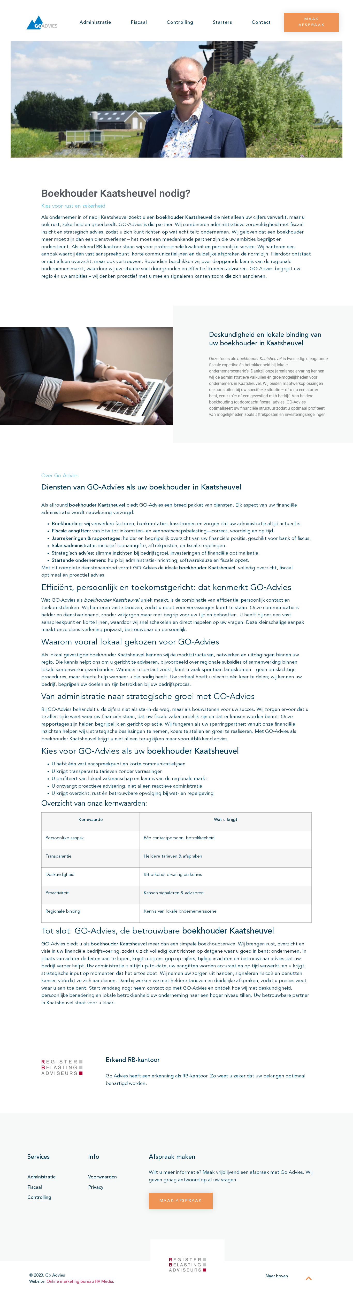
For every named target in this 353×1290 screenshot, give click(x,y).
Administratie (95, 22)
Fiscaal (139, 22)
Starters (222, 22)
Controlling (180, 22)
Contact (261, 22)
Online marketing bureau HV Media (80, 1282)
